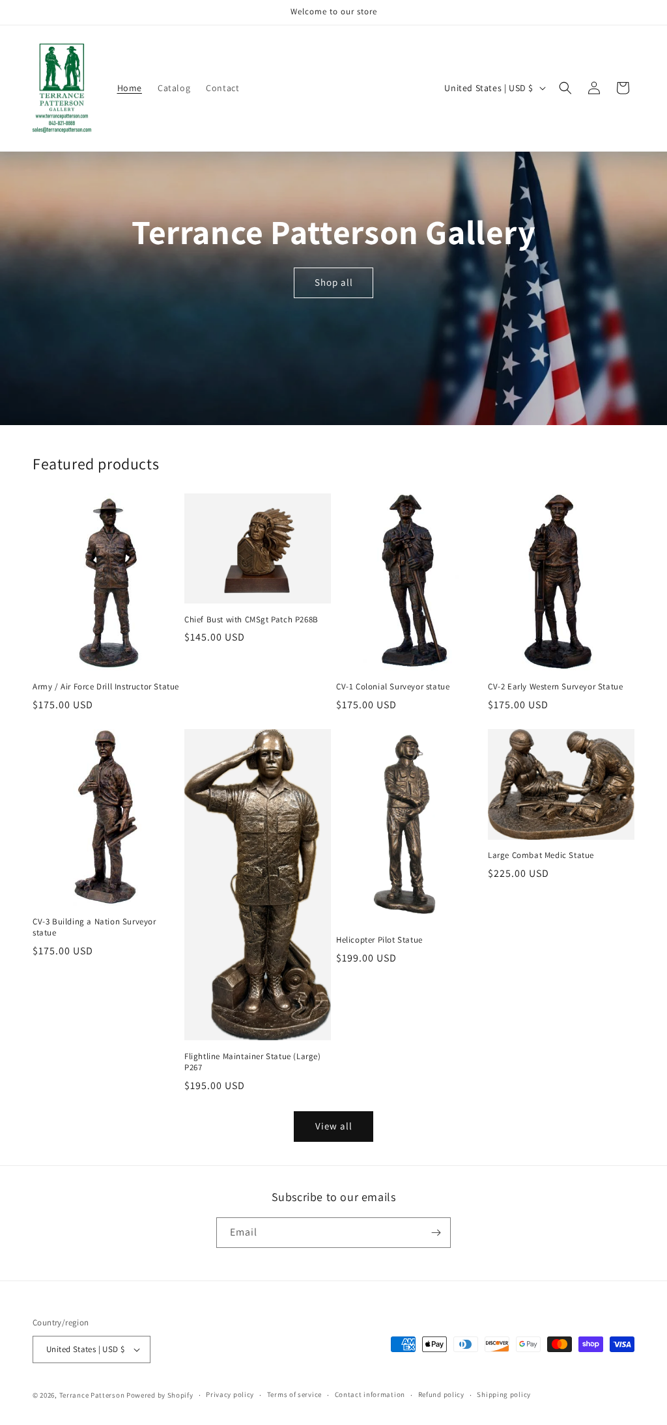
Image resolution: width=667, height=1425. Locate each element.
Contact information (370, 1394)
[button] (565, 88)
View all (333, 1126)
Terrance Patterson (92, 1395)
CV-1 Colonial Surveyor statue (392, 687)
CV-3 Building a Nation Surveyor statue (94, 927)
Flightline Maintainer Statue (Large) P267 (252, 1062)
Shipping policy (504, 1394)
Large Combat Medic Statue (541, 855)
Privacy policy (230, 1394)
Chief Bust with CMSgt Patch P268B (251, 620)
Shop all (333, 282)
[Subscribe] (435, 1232)
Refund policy (441, 1394)
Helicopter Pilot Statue (379, 940)
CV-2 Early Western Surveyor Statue (555, 687)
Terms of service (294, 1394)
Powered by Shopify (159, 1395)
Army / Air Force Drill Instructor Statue (106, 687)
